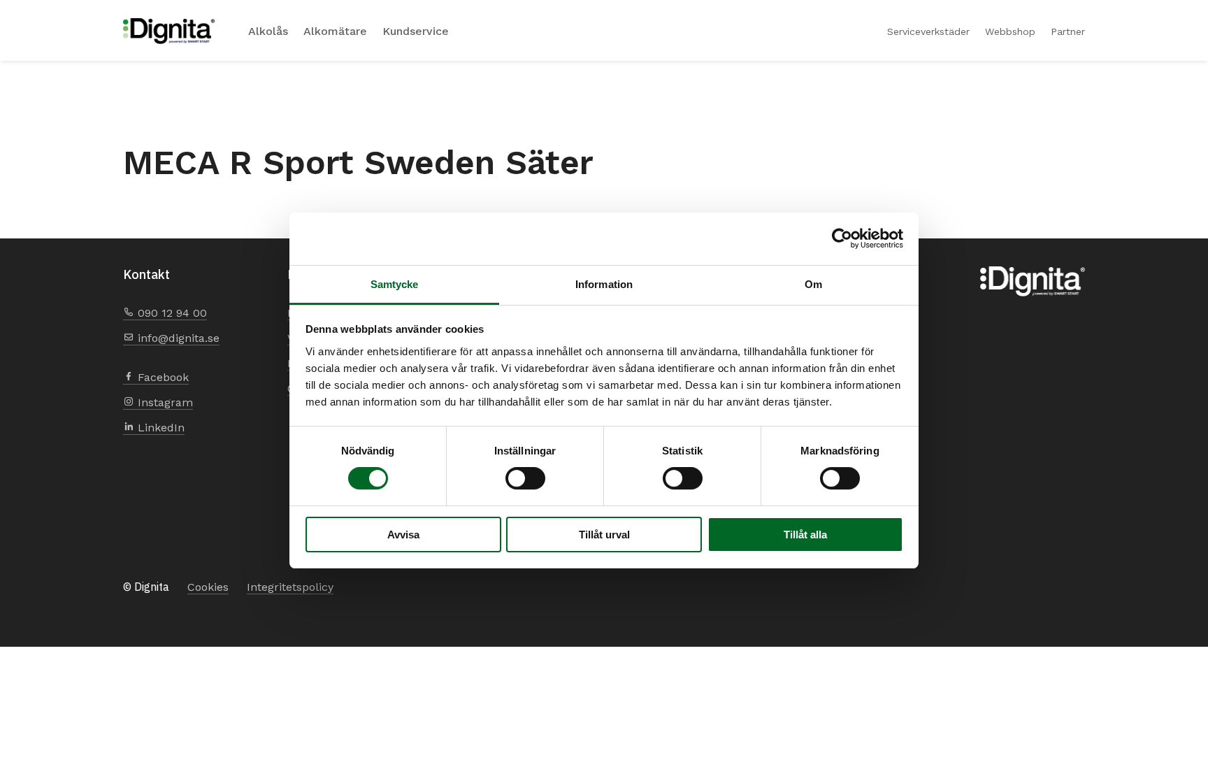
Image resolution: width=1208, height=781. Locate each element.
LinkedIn (159, 427)
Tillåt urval (604, 534)
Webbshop (1010, 31)
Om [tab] (813, 284)
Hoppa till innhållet (123, 0)
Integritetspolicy (290, 587)
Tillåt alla (805, 534)
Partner (1068, 31)
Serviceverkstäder (928, 31)
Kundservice (415, 31)
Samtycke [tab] (395, 284)
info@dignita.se (177, 338)
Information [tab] (604, 284)
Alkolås (268, 31)
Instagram (163, 402)
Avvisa (403, 534)
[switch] (525, 478)
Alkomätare (335, 31)
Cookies (208, 587)
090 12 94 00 (170, 313)
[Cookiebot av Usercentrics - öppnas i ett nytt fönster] (842, 238)
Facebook (161, 377)
